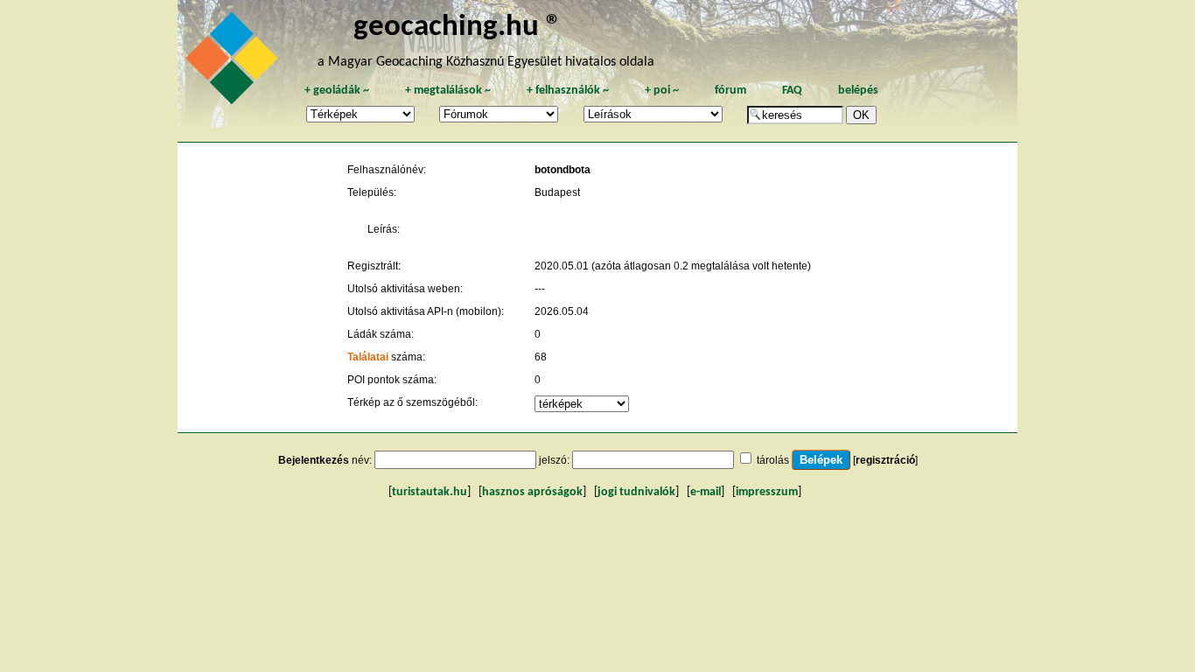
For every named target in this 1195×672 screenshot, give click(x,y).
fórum (730, 90)
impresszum (767, 492)
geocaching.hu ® (457, 27)
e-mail (705, 492)
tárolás (773, 460)
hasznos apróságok (532, 492)
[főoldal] (234, 63)
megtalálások (448, 90)
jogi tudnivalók (636, 492)
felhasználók (567, 90)
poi (661, 90)
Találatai (367, 357)
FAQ (792, 90)
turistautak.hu (429, 492)
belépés (858, 90)
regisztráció (885, 460)
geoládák (336, 90)
